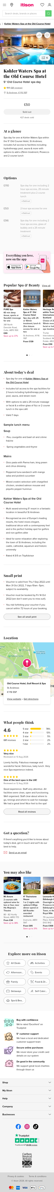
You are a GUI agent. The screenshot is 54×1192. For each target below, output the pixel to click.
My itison (7, 1090)
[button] (27, 355)
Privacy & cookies (16, 1176)
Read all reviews (27, 811)
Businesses (8, 1114)
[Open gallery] (27, 46)
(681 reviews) (16, 87)
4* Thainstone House (30, 898)
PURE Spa (8, 309)
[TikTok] (36, 1128)
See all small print (27, 616)
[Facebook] (18, 1128)
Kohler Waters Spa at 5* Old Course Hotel (30, 312)
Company (7, 1106)
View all (46, 285)
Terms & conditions (37, 1176)
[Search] (48, 13)
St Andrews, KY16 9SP (17, 92)
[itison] (27, 4)
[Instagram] (27, 1128)
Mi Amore (8, 896)
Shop (5, 1082)
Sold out (27, 112)
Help (5, 1098)
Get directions (31, 699)
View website (14, 699)
